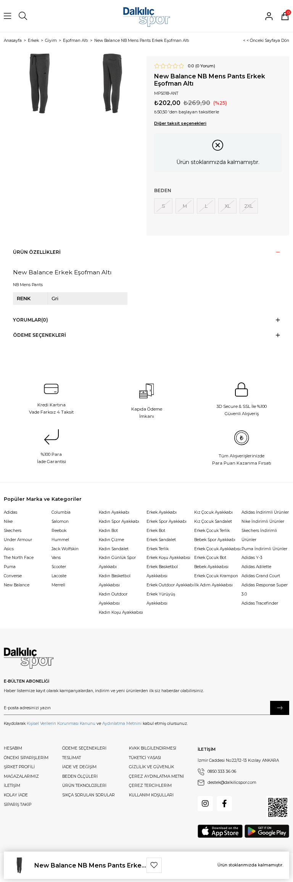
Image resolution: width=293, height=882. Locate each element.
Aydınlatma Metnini (122, 723)
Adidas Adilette (256, 566)
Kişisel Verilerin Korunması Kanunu (61, 723)
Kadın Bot (108, 530)
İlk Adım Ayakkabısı (213, 585)
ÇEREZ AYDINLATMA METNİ (156, 776)
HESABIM (13, 748)
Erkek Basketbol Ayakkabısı (162, 571)
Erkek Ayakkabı (161, 512)
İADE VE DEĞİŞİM (79, 766)
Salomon (60, 521)
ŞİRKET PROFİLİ (19, 766)
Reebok (59, 530)
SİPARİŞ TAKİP (17, 804)
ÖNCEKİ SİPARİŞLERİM (26, 757)
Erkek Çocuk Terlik (212, 530)
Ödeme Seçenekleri (39, 335)
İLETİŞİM (12, 785)
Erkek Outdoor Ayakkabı (170, 585)
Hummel (60, 539)
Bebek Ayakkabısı (211, 566)
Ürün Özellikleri (37, 252)
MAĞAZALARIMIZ (21, 776)
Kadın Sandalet (114, 548)
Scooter (59, 566)
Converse (13, 575)
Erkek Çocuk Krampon (216, 575)
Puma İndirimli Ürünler (264, 548)
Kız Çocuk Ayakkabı (213, 512)
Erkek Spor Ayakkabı (166, 521)
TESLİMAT (71, 757)
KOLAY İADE (16, 795)
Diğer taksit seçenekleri (180, 123)
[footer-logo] (28, 658)
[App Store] (220, 831)
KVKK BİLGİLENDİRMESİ (152, 748)
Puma (10, 566)
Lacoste (59, 575)
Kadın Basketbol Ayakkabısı (114, 580)
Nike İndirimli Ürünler (262, 521)
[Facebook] (224, 803)
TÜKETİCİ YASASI (145, 757)
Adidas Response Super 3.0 (264, 590)
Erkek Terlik (157, 548)
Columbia (61, 512)
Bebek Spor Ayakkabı (214, 539)
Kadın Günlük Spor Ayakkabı (117, 562)
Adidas (10, 512)
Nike (8, 521)
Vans (56, 557)
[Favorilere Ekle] (154, 865)
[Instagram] (205, 803)
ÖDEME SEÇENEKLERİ (84, 748)
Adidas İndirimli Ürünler (265, 512)
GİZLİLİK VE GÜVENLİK (151, 766)
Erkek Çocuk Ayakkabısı (217, 548)
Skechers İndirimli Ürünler (259, 535)
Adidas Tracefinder (259, 603)
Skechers (12, 530)
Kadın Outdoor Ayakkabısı (113, 599)
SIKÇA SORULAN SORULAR (88, 795)
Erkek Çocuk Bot (210, 557)
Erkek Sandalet (161, 539)
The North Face (19, 557)
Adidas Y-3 (251, 557)
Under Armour (18, 539)
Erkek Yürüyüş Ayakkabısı (160, 599)
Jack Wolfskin (65, 548)
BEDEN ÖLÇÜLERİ (80, 776)
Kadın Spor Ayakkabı (119, 521)
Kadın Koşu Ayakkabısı (121, 612)
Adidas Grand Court (260, 575)
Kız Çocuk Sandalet (213, 521)
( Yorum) (205, 66)
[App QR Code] (277, 807)
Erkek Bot (155, 530)
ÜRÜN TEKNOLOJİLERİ (84, 785)
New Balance (16, 585)
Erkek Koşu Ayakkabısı (168, 557)
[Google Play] (267, 831)
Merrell (58, 585)
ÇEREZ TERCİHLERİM (150, 785)
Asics (9, 548)
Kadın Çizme (111, 539)
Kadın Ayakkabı (114, 512)
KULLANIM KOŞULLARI (151, 795)
